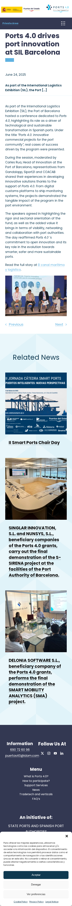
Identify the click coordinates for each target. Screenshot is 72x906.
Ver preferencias (36, 894)
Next (59, 324)
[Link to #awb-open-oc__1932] (63, 23)
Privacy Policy (36, 901)
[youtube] (55, 753)
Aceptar (36, 874)
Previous (16, 324)
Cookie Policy (21, 901)
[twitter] (42, 753)
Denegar (36, 884)
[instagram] (48, 753)
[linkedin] (61, 753)
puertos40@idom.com (22, 756)
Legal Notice (51, 901)
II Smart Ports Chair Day (34, 442)
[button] (67, 836)
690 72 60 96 (20, 750)
